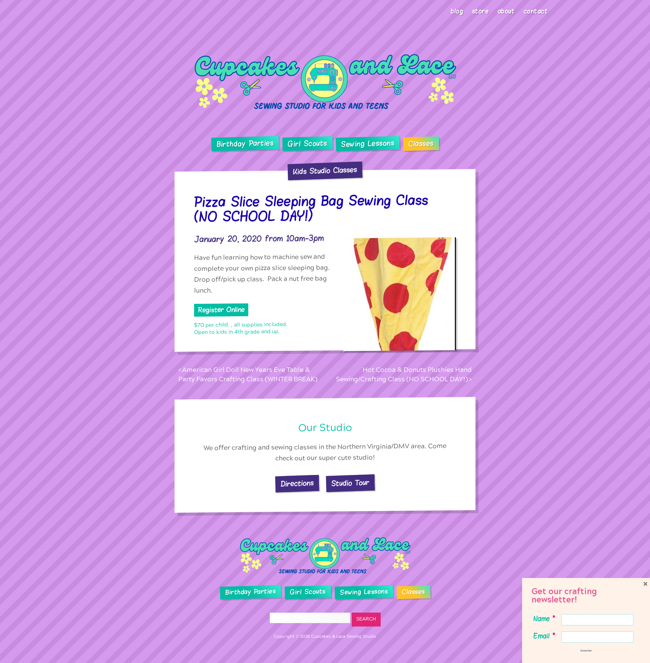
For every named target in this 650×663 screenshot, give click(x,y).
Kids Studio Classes (325, 171)
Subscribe (586, 650)
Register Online (221, 309)
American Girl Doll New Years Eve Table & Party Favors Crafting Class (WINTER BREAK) (247, 375)
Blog (457, 11)
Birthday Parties (244, 143)
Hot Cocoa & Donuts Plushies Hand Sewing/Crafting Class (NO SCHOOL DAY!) (404, 375)
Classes (421, 143)
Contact (536, 11)
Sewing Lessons (368, 143)
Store (480, 11)
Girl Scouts (307, 143)
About (506, 11)
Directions (297, 483)
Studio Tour (350, 483)
